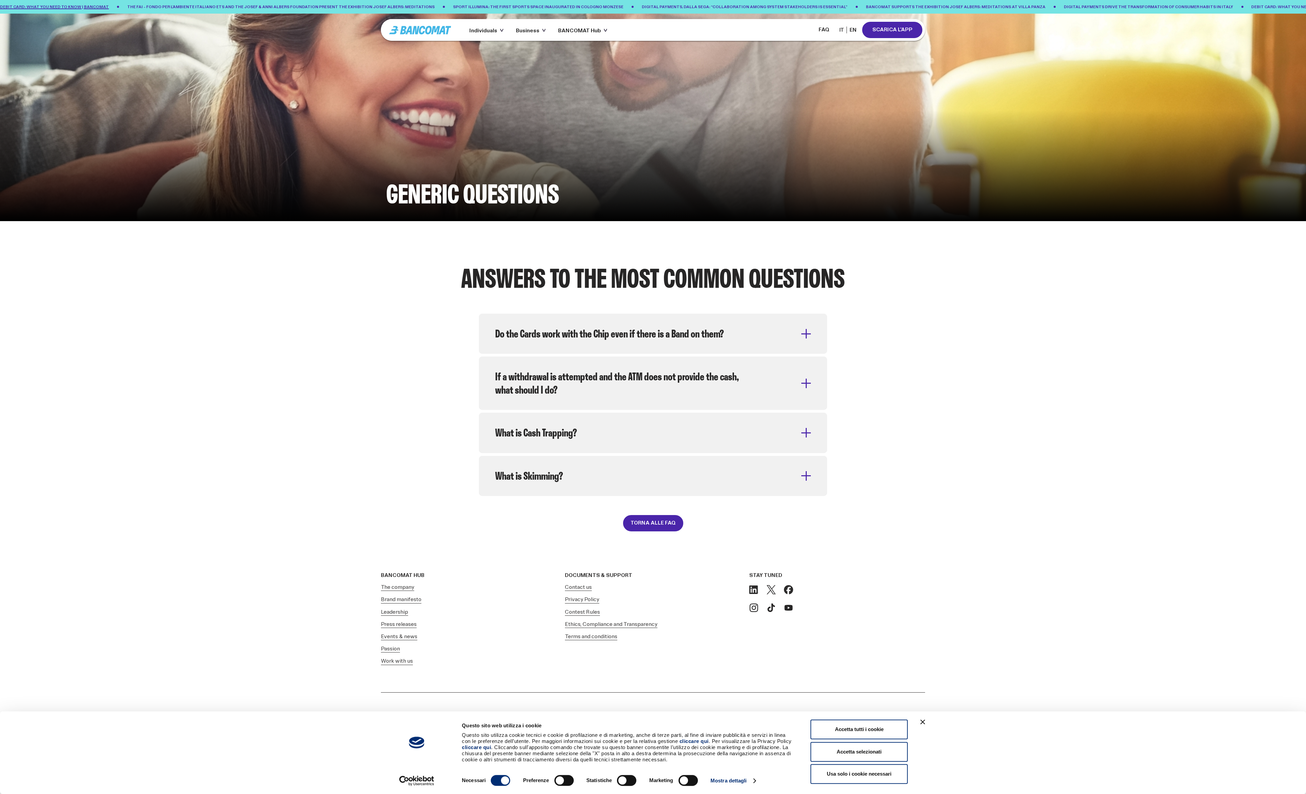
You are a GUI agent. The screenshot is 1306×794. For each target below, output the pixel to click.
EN (853, 30)
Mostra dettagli (728, 780)
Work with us (397, 661)
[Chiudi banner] (922, 721)
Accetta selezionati (859, 752)
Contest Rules (582, 612)
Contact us (578, 587)
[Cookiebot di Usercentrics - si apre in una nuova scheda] (417, 781)
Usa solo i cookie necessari (859, 774)
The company (397, 587)
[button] (487, 29)
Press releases (399, 624)
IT (841, 30)
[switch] (564, 780)
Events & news (399, 636)
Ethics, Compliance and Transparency (611, 624)
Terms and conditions (591, 636)
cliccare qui (694, 741)
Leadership (394, 612)
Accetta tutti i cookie (859, 729)
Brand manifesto (401, 599)
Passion (390, 649)
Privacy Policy (582, 599)
